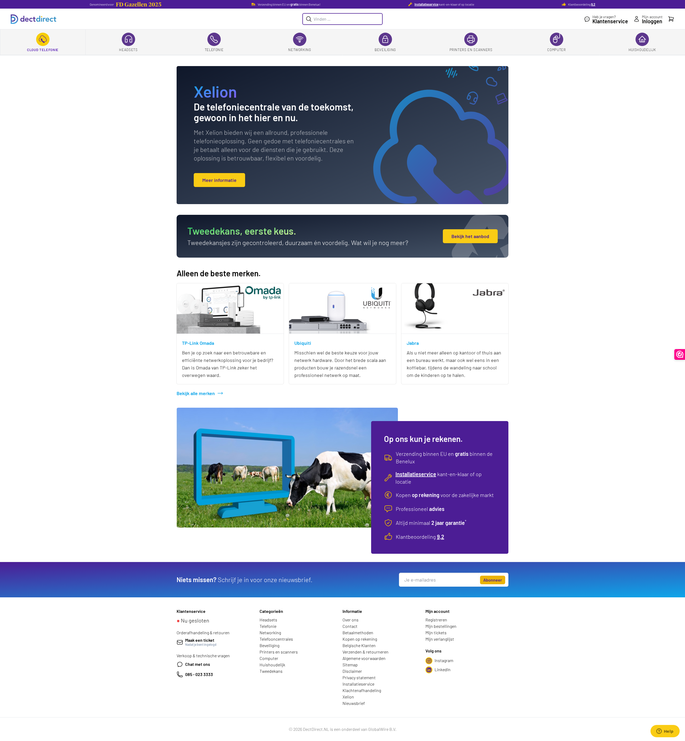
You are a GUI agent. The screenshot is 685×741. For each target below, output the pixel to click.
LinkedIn (443, 669)
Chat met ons (197, 664)
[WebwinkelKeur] (680, 354)
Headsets (128, 50)
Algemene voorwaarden (364, 658)
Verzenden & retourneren (365, 651)
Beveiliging (385, 50)
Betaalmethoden (357, 632)
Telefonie (214, 50)
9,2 (593, 4)
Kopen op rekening (359, 638)
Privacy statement (359, 677)
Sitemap (350, 664)
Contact (349, 626)
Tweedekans (271, 671)
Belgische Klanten (359, 645)
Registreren (436, 619)
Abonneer (492, 579)
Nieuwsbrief (353, 703)
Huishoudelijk (642, 50)
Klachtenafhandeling (361, 690)
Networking (299, 50)
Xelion (348, 696)
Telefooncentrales (276, 638)
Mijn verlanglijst (439, 638)
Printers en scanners (471, 50)
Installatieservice (426, 4)
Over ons (350, 619)
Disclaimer (352, 671)
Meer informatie (219, 180)
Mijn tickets (436, 632)
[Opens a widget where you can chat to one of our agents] (665, 731)
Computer (556, 50)
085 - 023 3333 (199, 674)
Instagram (444, 660)
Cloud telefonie (43, 50)
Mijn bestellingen (440, 626)
